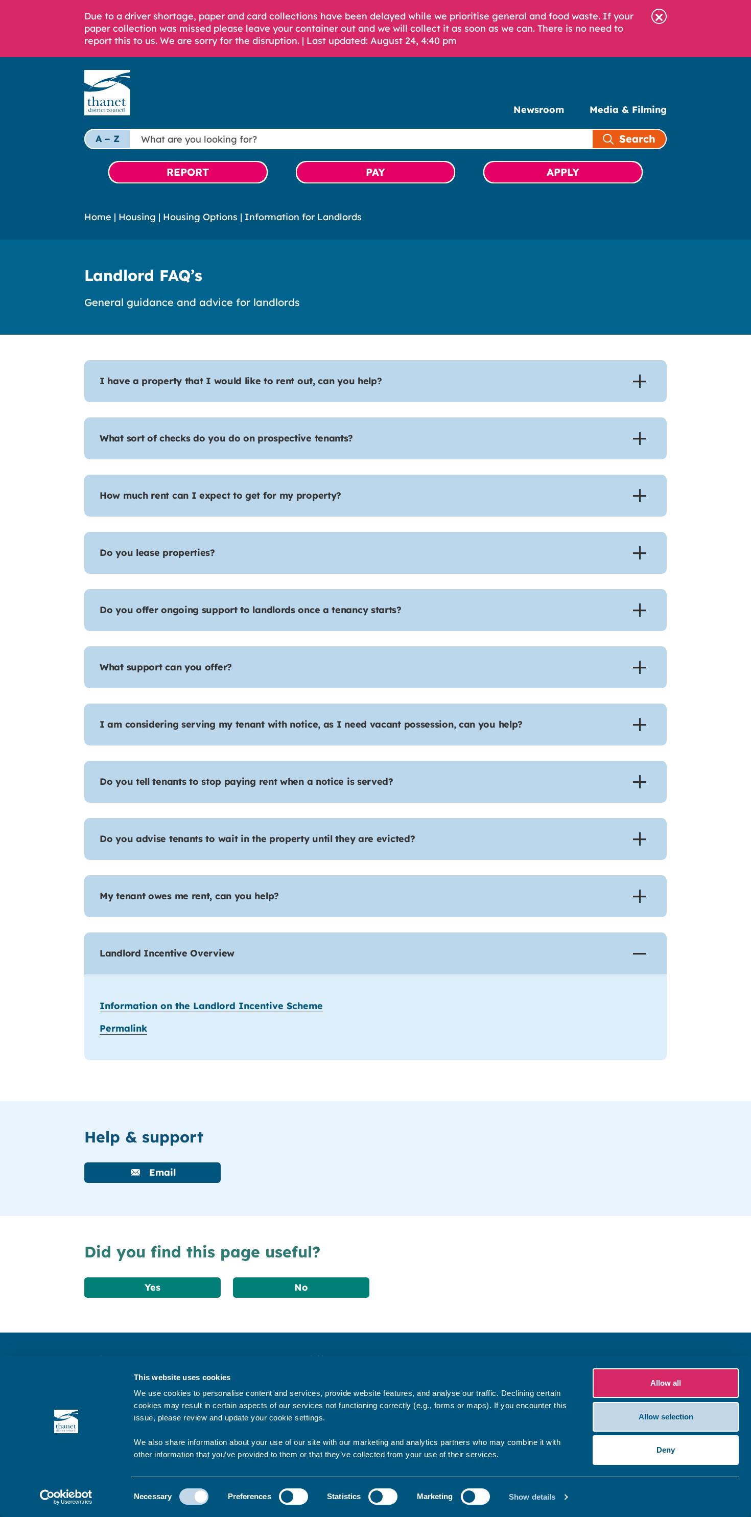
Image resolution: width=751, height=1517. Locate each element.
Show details (532, 1496)
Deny (665, 1449)
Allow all (665, 1383)
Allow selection (666, 1416)
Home (97, 217)
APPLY (563, 172)
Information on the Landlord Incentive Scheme (211, 1006)
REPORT (188, 172)
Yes (152, 1287)
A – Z (108, 139)
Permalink (123, 1028)
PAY (375, 172)
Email (161, 1172)
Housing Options (200, 217)
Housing (137, 217)
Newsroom (538, 109)
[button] (659, 16)
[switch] (293, 1496)
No (301, 1287)
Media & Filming (628, 109)
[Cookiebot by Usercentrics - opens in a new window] (66, 1497)
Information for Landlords (303, 217)
